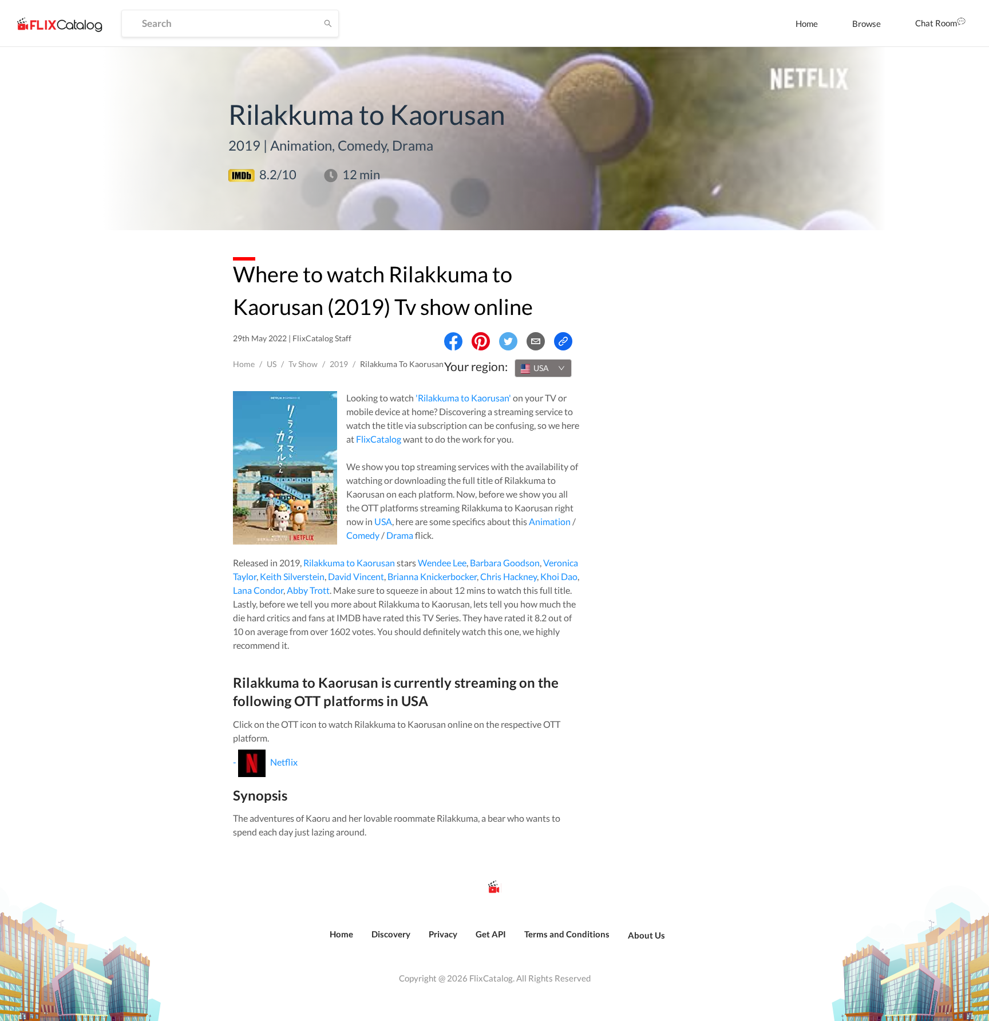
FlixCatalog (378, 438)
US (271, 364)
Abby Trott (308, 590)
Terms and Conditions (567, 934)
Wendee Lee (442, 562)
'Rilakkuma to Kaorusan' (463, 397)
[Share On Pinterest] (481, 341)
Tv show (303, 364)
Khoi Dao (558, 576)
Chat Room (936, 23)
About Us (646, 935)
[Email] (536, 341)
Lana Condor (258, 590)
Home (807, 23)
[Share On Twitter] (508, 341)
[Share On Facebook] (453, 341)
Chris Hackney (508, 576)
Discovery (390, 934)
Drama (399, 535)
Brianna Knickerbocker (432, 576)
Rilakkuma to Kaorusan (349, 562)
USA (383, 521)
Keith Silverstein (292, 576)
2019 (339, 364)
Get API (491, 934)
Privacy (443, 934)
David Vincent (356, 576)
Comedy (362, 535)
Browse (866, 23)
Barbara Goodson (505, 562)
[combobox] (543, 368)
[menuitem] (806, 23)
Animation (550, 521)
